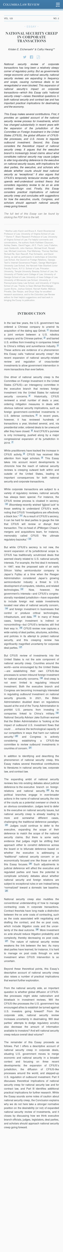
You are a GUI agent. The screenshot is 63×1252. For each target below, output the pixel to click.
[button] (58, 4)
